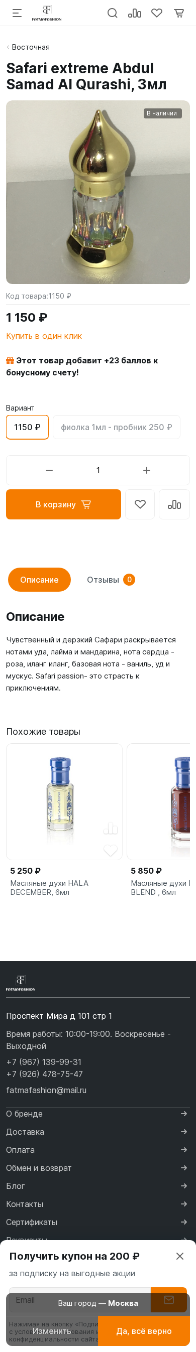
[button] (43, 1062)
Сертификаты (31, 1222)
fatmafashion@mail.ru (46, 1090)
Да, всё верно (144, 1331)
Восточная (31, 47)
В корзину (56, 504)
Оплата (20, 1150)
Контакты (24, 1204)
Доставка (25, 1132)
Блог (15, 1186)
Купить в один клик (44, 336)
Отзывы (109, 580)
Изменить (52, 1331)
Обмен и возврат (39, 1168)
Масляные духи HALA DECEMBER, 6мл (49, 888)
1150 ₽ (27, 427)
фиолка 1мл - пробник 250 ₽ (116, 427)
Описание (39, 580)
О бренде (24, 1114)
